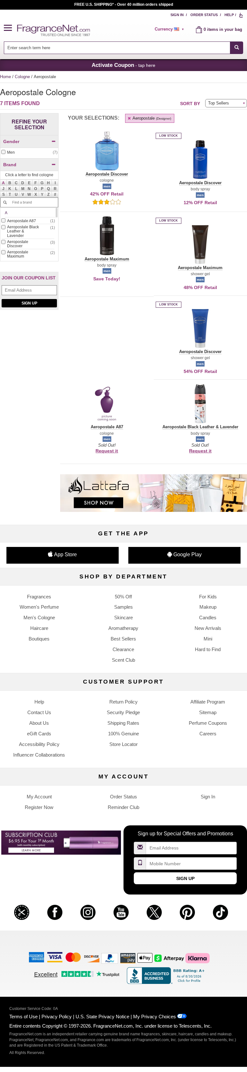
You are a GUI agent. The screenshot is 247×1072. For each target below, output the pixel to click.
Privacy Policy (56, 1016)
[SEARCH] (236, 47)
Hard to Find (208, 649)
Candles (207, 617)
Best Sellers (123, 638)
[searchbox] (117, 47)
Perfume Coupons (208, 723)
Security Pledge (123, 712)
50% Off (123, 596)
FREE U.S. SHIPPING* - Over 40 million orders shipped (123, 4)
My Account (39, 796)
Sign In (177, 15)
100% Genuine (123, 733)
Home (5, 76)
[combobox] (123, 47)
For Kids (208, 596)
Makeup (207, 607)
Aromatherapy (123, 628)
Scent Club (123, 660)
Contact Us (39, 712)
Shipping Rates (123, 723)
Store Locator (123, 744)
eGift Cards (39, 733)
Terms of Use (23, 1016)
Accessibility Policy (39, 744)
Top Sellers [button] (218, 103)
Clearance (123, 649)
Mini (208, 638)
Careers (207, 733)
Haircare (39, 628)
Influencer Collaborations (39, 755)
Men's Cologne (39, 617)
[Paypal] (109, 957)
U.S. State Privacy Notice (102, 1016)
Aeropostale (151, 118)
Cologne (23, 76)
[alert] (170, 29)
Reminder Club (123, 807)
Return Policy (123, 701)
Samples (123, 607)
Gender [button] (11, 141)
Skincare (123, 617)
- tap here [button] (123, 65)
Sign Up (29, 303)
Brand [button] (9, 164)
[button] (10, 28)
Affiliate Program (207, 701)
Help (229, 15)
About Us (39, 723)
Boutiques (39, 638)
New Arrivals (208, 628)
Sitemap (207, 712)
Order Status (204, 15)
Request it (107, 450)
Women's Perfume (39, 607)
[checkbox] (29, 152)
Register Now (39, 807)
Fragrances (39, 596)
